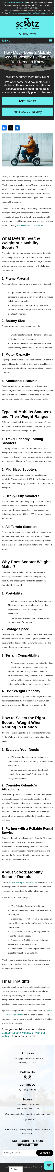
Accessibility (27, 1133)
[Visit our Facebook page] (25, 1077)
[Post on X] (10, 127)
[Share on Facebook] (4, 127)
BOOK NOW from (28, 111)
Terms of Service (42, 1129)
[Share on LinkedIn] (17, 127)
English (14, 1169)
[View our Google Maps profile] (30, 1077)
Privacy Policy (26, 1129)
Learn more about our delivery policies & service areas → (31, 13)
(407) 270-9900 (28, 101)
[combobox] (16, 1169)
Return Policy (11, 1129)
